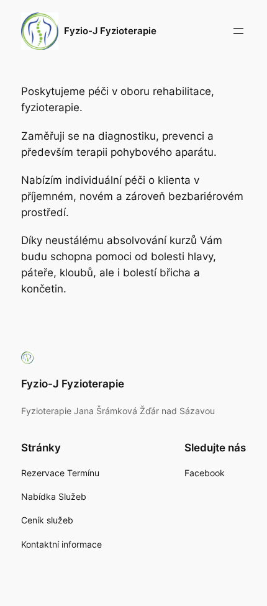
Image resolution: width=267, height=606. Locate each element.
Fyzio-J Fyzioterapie (110, 31)
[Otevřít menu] (238, 31)
